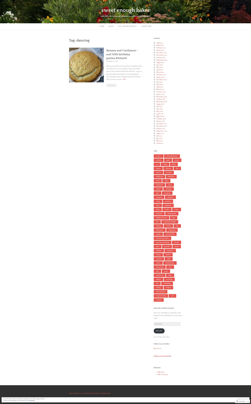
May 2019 (159, 84)
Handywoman (172, 214)
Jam (157, 222)
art (157, 164)
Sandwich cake (170, 263)
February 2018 (161, 119)
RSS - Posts (161, 372)
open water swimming (162, 242)
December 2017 (161, 124)
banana (158, 168)
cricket (158, 201)
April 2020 (159, 70)
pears (157, 246)
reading (158, 255)
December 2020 (161, 53)
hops (173, 218)
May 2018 (159, 111)
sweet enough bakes (125, 10)
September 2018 (161, 102)
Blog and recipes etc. (127, 26)
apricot (177, 160)
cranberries (170, 197)
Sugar (170, 275)
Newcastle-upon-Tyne (162, 238)
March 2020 (160, 72)
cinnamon (167, 193)
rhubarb (168, 255)
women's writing (161, 296)
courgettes (159, 197)
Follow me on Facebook (162, 356)
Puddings (159, 251)
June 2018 (159, 109)
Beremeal (168, 172)
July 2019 (159, 82)
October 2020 (160, 58)
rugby (168, 259)
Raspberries (170, 251)
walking (158, 288)
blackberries (159, 177)
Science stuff (159, 267)
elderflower (168, 205)
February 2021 (161, 48)
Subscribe (159, 331)
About (111, 26)
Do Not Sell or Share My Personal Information (96, 393)
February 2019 (161, 92)
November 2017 (161, 126)
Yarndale (158, 300)
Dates (158, 205)
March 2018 (160, 116)
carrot (169, 185)
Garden (167, 209)
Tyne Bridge (167, 283)
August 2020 (160, 62)
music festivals (170, 234)
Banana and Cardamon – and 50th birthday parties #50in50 (122, 54)
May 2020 (159, 67)
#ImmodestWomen (172, 156)
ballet (174, 164)
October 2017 (160, 129)
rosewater (159, 259)
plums (177, 246)
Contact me (146, 26)
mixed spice (172, 230)
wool (172, 296)
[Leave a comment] (110, 85)
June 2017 (159, 138)
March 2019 (160, 89)
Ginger (177, 209)
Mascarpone (159, 230)
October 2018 (160, 99)
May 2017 (159, 141)
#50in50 (158, 156)
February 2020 (161, 75)
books (157, 181)
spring (166, 271)
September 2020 (161, 60)
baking (165, 164)
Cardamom (159, 185)
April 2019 (159, 87)
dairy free (168, 201)
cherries (158, 189)
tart (157, 283)
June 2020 (159, 65)
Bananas (168, 168)
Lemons (168, 226)
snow (170, 267)
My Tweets (157, 349)
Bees (177, 168)
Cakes (166, 181)
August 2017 (160, 133)
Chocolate (168, 189)
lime (177, 226)
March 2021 (160, 45)
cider (157, 193)
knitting (158, 226)
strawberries (159, 275)
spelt (157, 271)
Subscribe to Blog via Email (164, 308)
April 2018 (159, 114)
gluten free (159, 214)
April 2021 (159, 43)
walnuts (168, 288)
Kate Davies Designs (170, 222)
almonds (158, 160)
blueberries (171, 177)
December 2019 (161, 80)
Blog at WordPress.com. (76, 393)
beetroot (158, 172)
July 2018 (159, 107)
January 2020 (160, 77)
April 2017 (159, 143)
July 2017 (159, 136)
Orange (176, 242)
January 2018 (160, 121)
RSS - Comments (163, 375)
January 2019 (160, 94)
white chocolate (160, 292)
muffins (158, 234)
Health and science (161, 218)
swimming (169, 279)
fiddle (157, 209)
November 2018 (161, 97)
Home (102, 26)
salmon (158, 263)
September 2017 (161, 131)
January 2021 (160, 50)
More (124, 79)
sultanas (158, 279)
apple (168, 160)
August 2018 (160, 104)
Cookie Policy (32, 400)
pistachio (167, 246)
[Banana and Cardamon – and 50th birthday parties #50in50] (113, 85)
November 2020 (161, 55)
